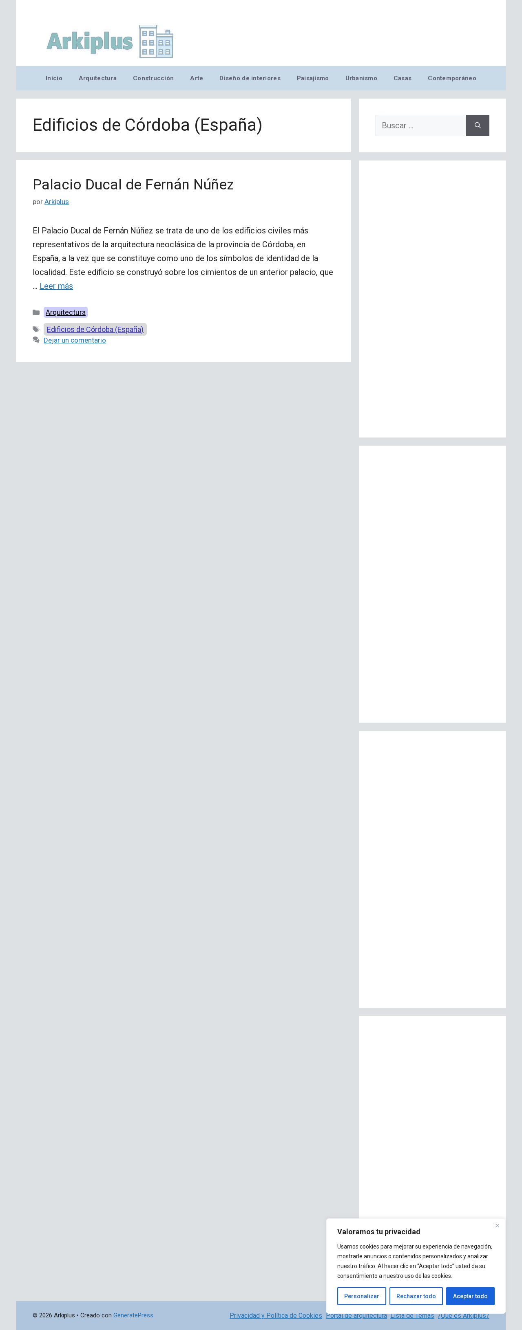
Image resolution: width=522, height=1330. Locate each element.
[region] (416, 1266)
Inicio (54, 78)
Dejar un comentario (75, 340)
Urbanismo (361, 78)
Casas (402, 78)
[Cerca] (497, 1225)
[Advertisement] (432, 299)
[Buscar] (477, 125)
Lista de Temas (412, 1315)
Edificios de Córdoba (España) (95, 329)
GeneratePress (133, 1315)
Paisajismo (313, 78)
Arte (196, 78)
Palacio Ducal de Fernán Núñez (133, 184)
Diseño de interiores (249, 78)
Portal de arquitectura (356, 1315)
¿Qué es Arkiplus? (463, 1315)
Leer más (56, 286)
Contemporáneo (452, 78)
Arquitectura (98, 78)
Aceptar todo (470, 1296)
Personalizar (361, 1296)
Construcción (153, 78)
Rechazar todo (416, 1296)
